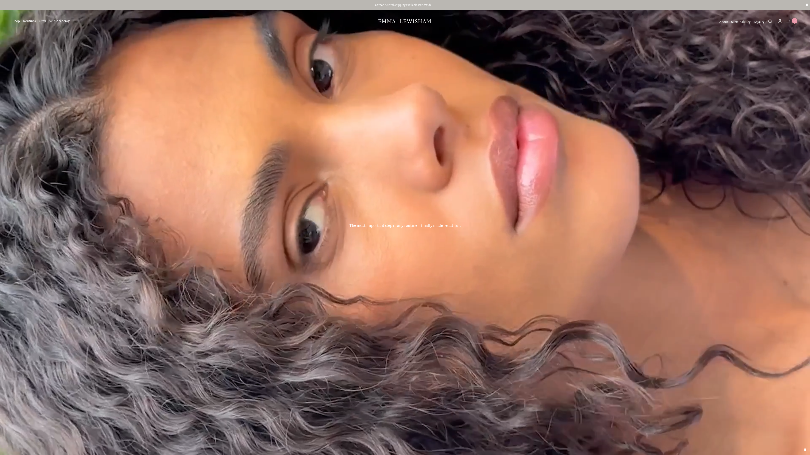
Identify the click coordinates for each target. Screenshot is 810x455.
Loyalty (759, 22)
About (723, 22)
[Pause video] (805, 449)
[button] (770, 22)
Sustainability (741, 22)
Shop (16, 21)
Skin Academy (59, 21)
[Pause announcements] (807, 5)
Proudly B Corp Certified (403, 5)
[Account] (779, 21)
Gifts (42, 21)
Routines (29, 21)
